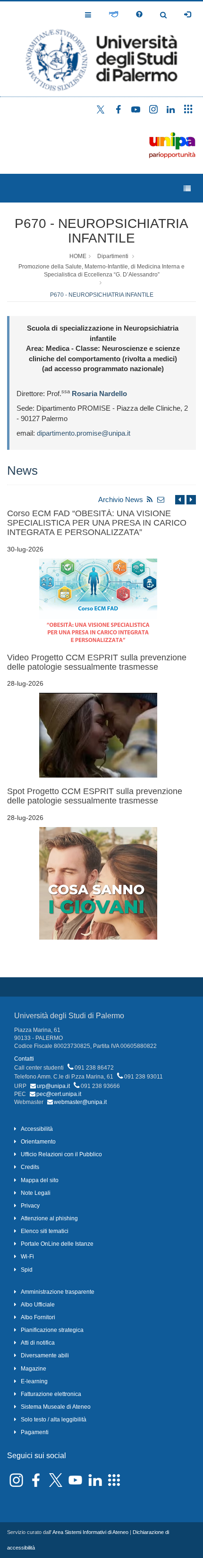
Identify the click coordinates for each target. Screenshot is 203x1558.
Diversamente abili (45, 1355)
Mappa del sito (40, 1180)
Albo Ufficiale (38, 1304)
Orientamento (38, 1141)
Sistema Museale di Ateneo (56, 1407)
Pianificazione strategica (52, 1330)
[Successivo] (191, 499)
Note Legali (36, 1193)
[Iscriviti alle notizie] (161, 499)
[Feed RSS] (149, 499)
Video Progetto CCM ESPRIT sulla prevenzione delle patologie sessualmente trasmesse (96, 662)
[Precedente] (180, 499)
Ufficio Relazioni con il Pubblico (61, 1154)
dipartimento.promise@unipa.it (83, 433)
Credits (30, 1167)
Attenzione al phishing (49, 1218)
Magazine (33, 1368)
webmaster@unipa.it (80, 1102)
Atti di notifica (38, 1342)
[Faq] (139, 14)
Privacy (30, 1205)
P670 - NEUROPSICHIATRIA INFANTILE (101, 230)
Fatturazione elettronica (51, 1394)
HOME (77, 256)
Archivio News (120, 499)
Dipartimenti (112, 256)
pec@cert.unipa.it (58, 1094)
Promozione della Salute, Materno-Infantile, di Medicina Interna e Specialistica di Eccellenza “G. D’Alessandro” (101, 270)
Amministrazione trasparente (57, 1292)
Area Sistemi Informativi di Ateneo (90, 1532)
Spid (27, 1269)
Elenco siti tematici (44, 1231)
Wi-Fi (27, 1256)
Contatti (24, 1058)
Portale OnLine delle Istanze (57, 1244)
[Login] (187, 14)
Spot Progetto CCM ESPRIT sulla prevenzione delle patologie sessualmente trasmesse (94, 796)
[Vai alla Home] (101, 49)
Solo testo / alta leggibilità (53, 1419)
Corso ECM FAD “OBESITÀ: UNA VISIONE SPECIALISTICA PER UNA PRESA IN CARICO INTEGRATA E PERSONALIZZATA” (96, 523)
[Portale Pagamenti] (113, 14)
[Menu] (187, 188)
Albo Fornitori (38, 1317)
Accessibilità (37, 1129)
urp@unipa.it (53, 1086)
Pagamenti (35, 1432)
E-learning (34, 1381)
